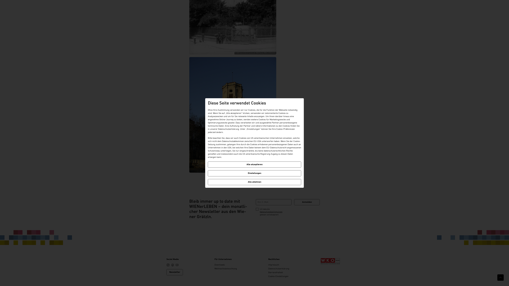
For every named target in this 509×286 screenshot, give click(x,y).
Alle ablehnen (254, 182)
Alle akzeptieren (255, 165)
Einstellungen (254, 173)
